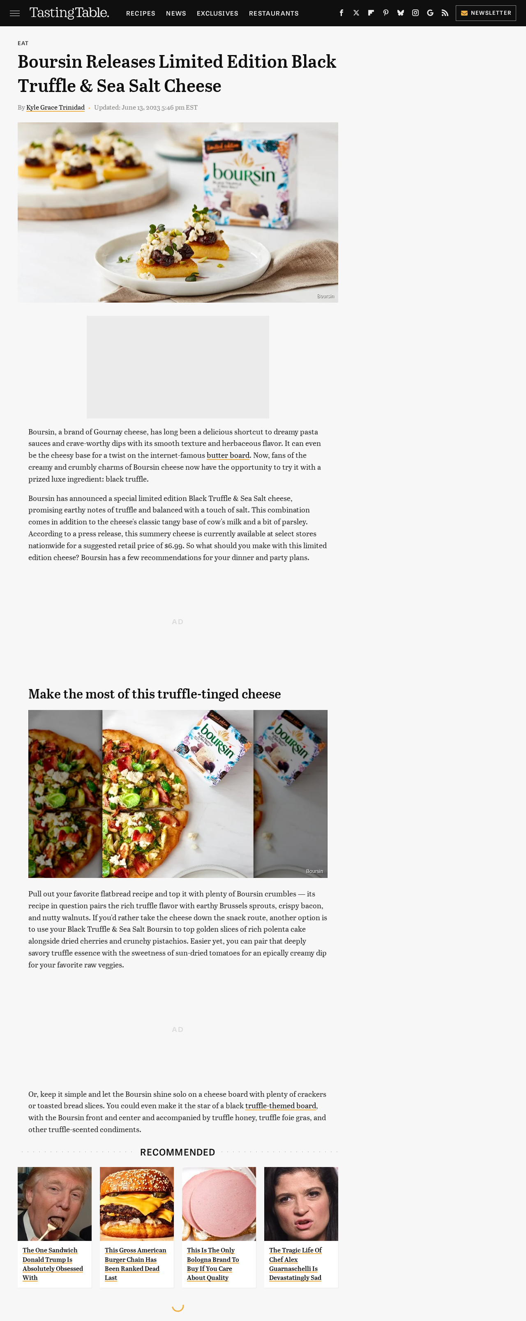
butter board (228, 455)
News (176, 13)
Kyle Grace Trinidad (55, 107)
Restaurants (274, 13)
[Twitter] (356, 14)
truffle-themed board (280, 1105)
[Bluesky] (401, 14)
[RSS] (445, 14)
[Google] (430, 14)
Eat (23, 43)
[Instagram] (415, 14)
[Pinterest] (386, 14)
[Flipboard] (371, 14)
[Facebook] (341, 14)
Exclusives (217, 13)
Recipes (140, 13)
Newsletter (491, 12)
